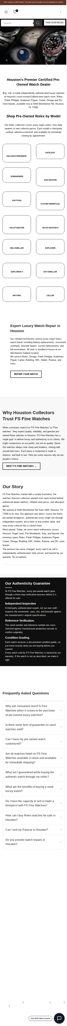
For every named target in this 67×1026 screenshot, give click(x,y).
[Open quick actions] (59, 1018)
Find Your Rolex (54, 22)
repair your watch (26, 374)
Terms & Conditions (12, 1002)
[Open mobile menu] (6, 12)
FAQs (5, 1005)
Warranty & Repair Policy (36, 1002)
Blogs (5, 964)
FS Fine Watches (16, 1024)
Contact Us (8, 949)
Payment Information (13, 960)
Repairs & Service (12, 942)
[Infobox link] (50, 154)
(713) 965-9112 (28, 888)
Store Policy (57, 1002)
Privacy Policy (17, 1005)
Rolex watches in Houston (23, 435)
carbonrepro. (52, 1024)
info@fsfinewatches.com (22, 891)
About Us (7, 939)
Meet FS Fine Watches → (21, 466)
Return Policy (9, 956)
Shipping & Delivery (12, 953)
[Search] (38, 23)
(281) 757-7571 (21, 884)
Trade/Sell (8, 946)
